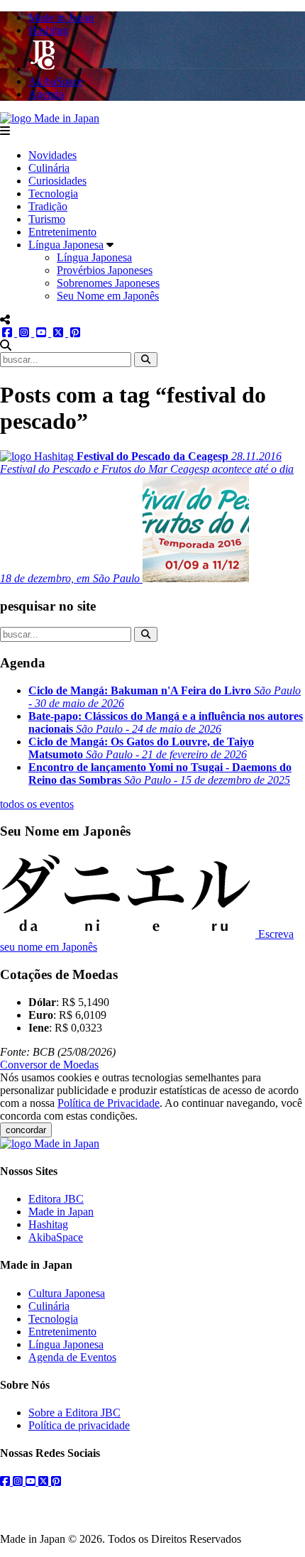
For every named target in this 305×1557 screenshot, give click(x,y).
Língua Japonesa (66, 245)
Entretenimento (62, 232)
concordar (26, 1130)
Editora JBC (56, 1199)
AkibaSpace (55, 1237)
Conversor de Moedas (49, 1065)
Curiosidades (57, 181)
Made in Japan (61, 1212)
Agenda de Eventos (72, 1357)
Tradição (47, 206)
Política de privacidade (79, 1425)
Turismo (46, 219)
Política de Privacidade (108, 1103)
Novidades (52, 155)
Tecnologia (53, 193)
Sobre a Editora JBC (74, 1412)
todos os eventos (37, 804)
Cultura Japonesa (66, 1293)
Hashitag (48, 1224)
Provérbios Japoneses (104, 270)
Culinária (49, 168)
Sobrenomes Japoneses (108, 283)
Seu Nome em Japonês (108, 296)
